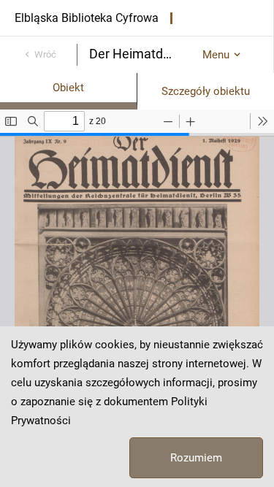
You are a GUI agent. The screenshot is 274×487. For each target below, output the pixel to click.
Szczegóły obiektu (205, 91)
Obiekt (68, 87)
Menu (215, 54)
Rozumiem (196, 457)
